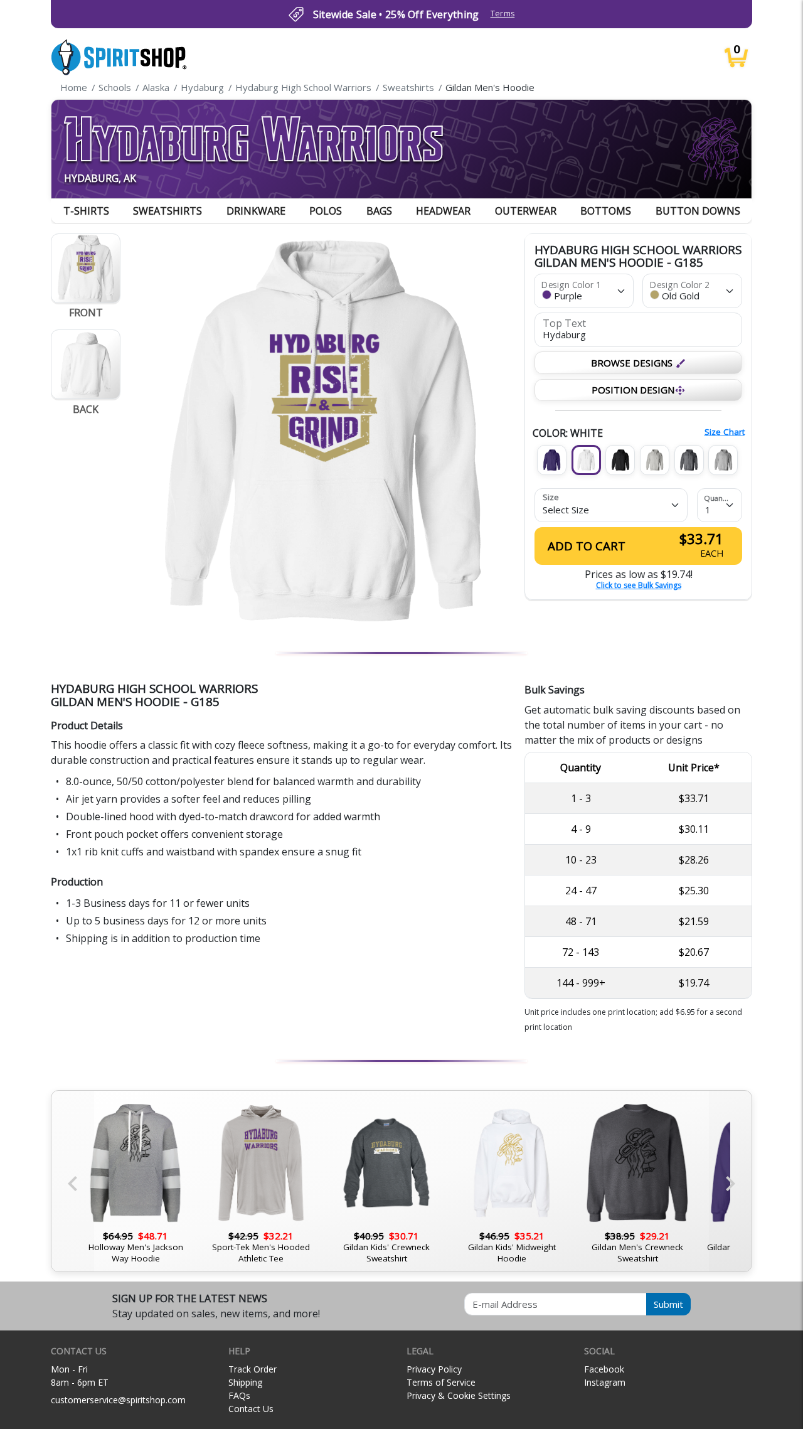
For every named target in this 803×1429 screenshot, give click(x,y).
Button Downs (698, 211)
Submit (668, 1304)
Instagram (604, 1382)
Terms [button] (503, 13)
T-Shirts (86, 211)
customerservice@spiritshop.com (118, 1400)
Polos (325, 211)
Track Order (252, 1369)
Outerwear (525, 211)
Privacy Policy (434, 1369)
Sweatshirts (167, 211)
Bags (379, 211)
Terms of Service (441, 1382)
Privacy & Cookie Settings (459, 1395)
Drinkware (255, 211)
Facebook (604, 1369)
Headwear (443, 211)
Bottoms (605, 211)
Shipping (245, 1382)
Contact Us (251, 1409)
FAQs (239, 1395)
